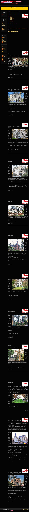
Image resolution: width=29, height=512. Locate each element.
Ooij (11, 7)
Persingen (15, 7)
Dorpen (2, 7)
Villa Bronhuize (11, 19)
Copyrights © (4, 41)
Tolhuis (11, 16)
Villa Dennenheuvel (12, 21)
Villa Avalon (11, 17)
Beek (19, 7)
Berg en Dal (24, 7)
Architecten (4, 28)
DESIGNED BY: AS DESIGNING (25, 509)
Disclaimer (4, 42)
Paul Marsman (8, 510)
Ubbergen (7, 7)
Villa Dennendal (12, 20)
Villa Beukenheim (12, 18)
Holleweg (4, 48)
